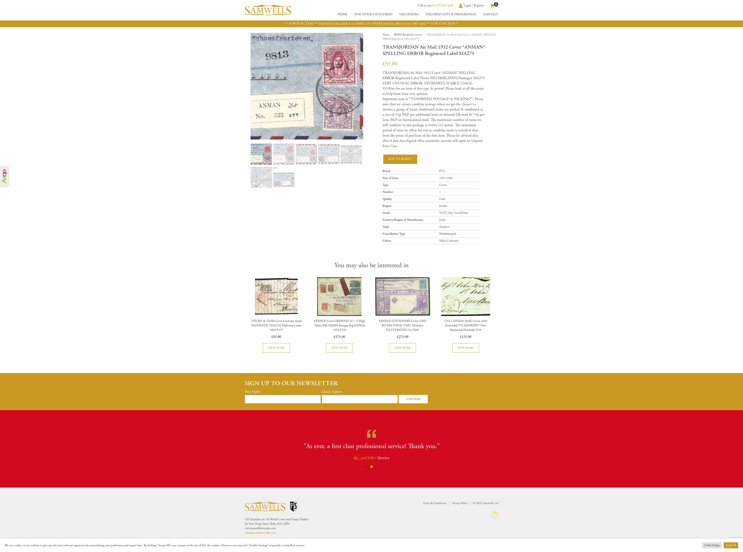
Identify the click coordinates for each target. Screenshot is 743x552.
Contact (490, 14)
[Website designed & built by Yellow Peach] (494, 514)
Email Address (332, 391)
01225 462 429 (442, 5)
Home (342, 14)
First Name (253, 391)
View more (276, 348)
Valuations (409, 14)
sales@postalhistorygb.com (260, 533)
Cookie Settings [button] (711, 545)
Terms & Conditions (434, 503)
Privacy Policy (460, 503)
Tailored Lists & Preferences (450, 14)
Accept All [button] (731, 545)
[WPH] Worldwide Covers (408, 35)
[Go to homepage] (268, 10)
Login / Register (474, 5)
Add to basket (400, 159)
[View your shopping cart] (492, 5)
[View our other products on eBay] (5, 177)
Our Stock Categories (373, 14)
